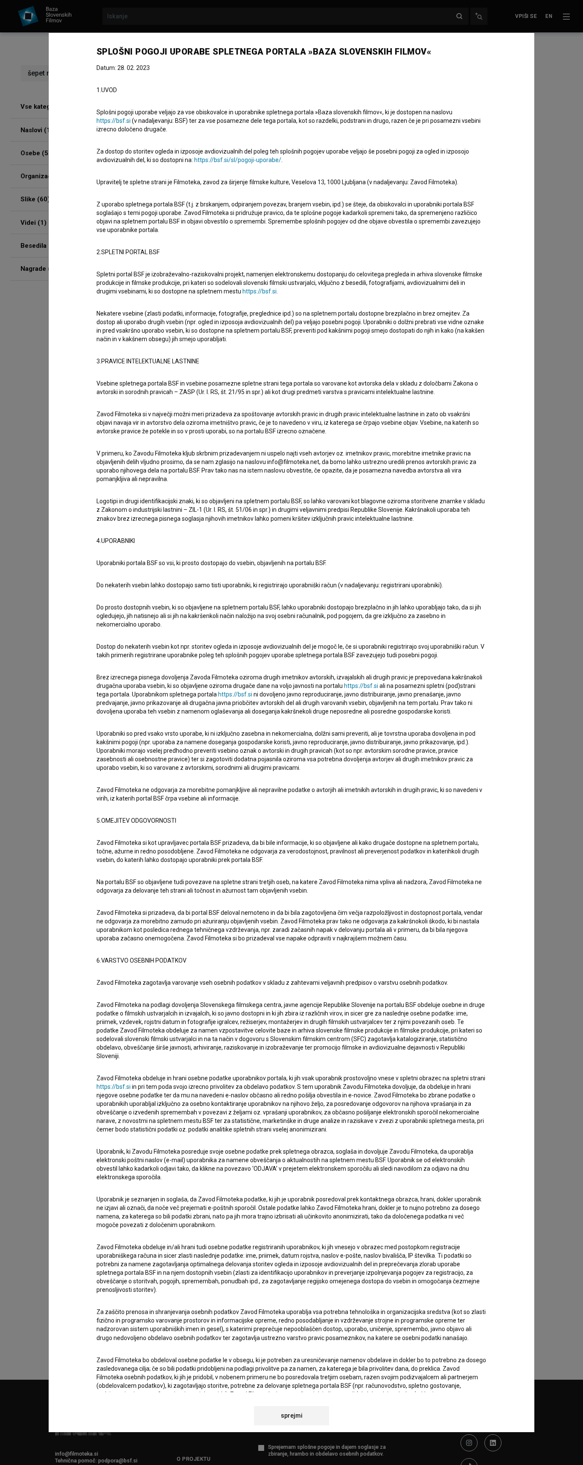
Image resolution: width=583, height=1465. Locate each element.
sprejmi (292, 1415)
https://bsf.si (113, 120)
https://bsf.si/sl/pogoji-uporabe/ (237, 160)
